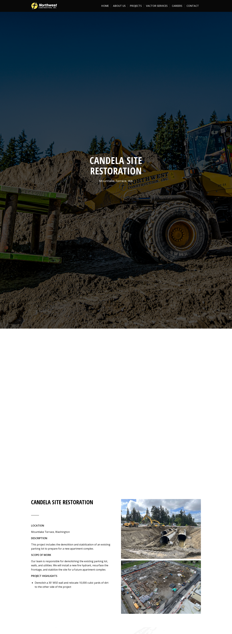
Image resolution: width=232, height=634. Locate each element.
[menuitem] (105, 6)
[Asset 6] (44, 6)
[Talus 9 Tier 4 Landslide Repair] (229, 317)
